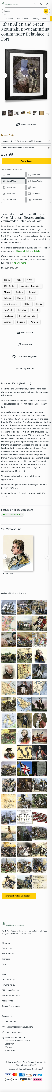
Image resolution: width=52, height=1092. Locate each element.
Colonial (32, 292)
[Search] (46, 11)
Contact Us (7, 1016)
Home (5, 514)
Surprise (7, 322)
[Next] (47, 75)
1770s (19, 280)
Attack (7, 292)
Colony (20, 298)
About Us (6, 943)
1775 (29, 280)
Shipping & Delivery (10, 990)
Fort (31, 298)
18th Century (10, 286)
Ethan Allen (8, 573)
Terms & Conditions (11, 995)
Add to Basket (26, 161)
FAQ (4, 974)
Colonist (7, 298)
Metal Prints (7, 1001)
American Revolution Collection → (18, 896)
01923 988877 (12, 1021)
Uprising (21, 322)
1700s (7, 280)
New (44, 18)
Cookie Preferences (11, 1006)
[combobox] (23, 11)
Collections (8, 18)
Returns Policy (8, 985)
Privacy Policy (8, 979)
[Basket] (41, 3)
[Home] (10, 4)
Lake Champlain (11, 304)
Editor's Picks (22, 18)
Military (27, 304)
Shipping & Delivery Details (28, 251)
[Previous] (4, 75)
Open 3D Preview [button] (29, 124)
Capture (19, 292)
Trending (35, 18)
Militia (39, 304)
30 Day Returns (19, 263)
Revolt (35, 310)
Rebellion (22, 310)
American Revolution (30, 286)
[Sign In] (47, 3)
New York (8, 310)
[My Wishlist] (35, 3)
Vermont (34, 322)
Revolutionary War (27, 316)
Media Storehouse (33, 1069)
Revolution (8, 316)
